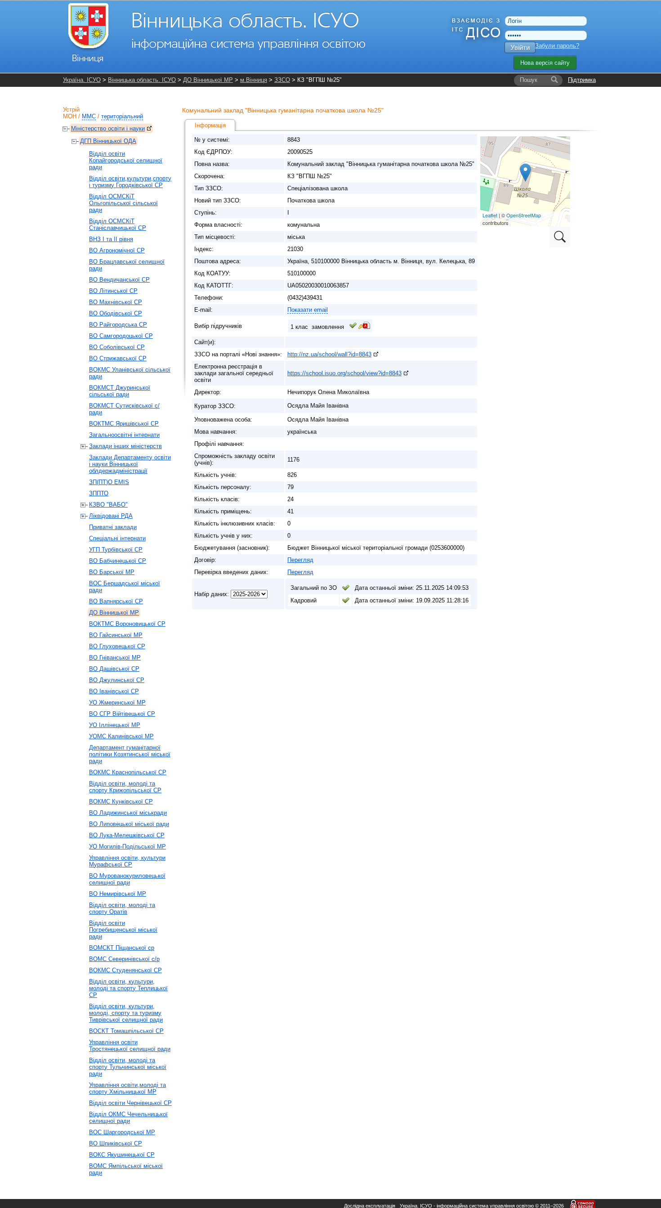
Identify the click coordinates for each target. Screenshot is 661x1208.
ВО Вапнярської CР (116, 601)
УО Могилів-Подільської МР (127, 846)
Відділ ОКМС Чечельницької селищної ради (128, 1117)
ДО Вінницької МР (208, 79)
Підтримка (582, 79)
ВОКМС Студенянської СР (125, 970)
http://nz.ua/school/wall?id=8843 (329, 354)
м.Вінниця (253, 79)
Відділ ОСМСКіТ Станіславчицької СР (117, 224)
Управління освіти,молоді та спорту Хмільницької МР (127, 1088)
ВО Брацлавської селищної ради (127, 265)
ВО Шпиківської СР (115, 1143)
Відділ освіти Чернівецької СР (130, 1103)
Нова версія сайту (545, 62)
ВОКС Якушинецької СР (122, 1154)
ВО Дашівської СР (114, 668)
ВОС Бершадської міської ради (124, 586)
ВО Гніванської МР (115, 657)
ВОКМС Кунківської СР (121, 801)
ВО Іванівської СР (114, 691)
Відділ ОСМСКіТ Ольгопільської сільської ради (123, 203)
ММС (89, 116)
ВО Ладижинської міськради (128, 812)
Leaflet (489, 215)
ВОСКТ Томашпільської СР (126, 1031)
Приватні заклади (113, 527)
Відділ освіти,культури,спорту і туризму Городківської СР (130, 182)
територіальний (122, 116)
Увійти (520, 47)
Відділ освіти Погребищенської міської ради (123, 930)
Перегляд (300, 560)
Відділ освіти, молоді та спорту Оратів (122, 908)
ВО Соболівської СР (117, 347)
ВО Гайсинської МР (116, 635)
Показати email (307, 309)
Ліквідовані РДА (111, 515)
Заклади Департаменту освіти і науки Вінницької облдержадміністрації (130, 464)
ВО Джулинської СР (116, 680)
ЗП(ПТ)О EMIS (109, 482)
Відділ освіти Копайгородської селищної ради (125, 160)
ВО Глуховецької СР (117, 646)
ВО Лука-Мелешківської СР (127, 835)
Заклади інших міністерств (125, 446)
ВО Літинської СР (113, 290)
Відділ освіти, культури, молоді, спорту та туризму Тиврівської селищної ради (126, 1013)
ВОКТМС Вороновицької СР (127, 623)
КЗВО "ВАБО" (108, 504)
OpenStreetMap (523, 215)
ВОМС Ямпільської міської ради (126, 1169)
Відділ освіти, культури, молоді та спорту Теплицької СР (128, 988)
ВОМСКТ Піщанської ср (121, 947)
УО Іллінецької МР (114, 725)
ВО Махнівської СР (115, 302)
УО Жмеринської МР (117, 702)
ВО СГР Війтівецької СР (122, 713)
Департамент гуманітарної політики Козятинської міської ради (129, 754)
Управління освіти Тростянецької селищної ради (129, 1045)
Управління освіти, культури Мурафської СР (127, 861)
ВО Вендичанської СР (119, 279)
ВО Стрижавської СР (118, 358)
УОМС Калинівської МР (121, 736)
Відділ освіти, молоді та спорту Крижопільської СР (125, 787)
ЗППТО (98, 493)
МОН (69, 116)
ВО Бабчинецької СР (117, 560)
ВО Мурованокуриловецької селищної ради (127, 879)
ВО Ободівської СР (115, 313)
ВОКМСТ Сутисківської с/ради (124, 409)
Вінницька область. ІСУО (142, 79)
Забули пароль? (557, 45)
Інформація (210, 125)
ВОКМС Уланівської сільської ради (129, 373)
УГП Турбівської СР (116, 549)
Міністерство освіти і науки (108, 128)
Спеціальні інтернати (117, 538)
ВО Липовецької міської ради (129, 824)
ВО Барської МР (111, 572)
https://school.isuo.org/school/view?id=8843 (344, 373)
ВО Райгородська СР (118, 324)
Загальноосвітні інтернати (124, 434)
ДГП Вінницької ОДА (108, 141)
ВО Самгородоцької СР (121, 335)
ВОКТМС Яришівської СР (124, 423)
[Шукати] (554, 80)
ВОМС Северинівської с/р (124, 959)
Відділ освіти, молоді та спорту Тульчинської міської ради (127, 1067)
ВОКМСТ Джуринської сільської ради (119, 391)
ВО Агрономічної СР (117, 250)
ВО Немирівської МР (117, 893)
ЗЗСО (282, 79)
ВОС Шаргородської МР (122, 1132)
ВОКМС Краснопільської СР (127, 772)
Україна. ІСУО (82, 79)
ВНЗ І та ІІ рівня (111, 239)
